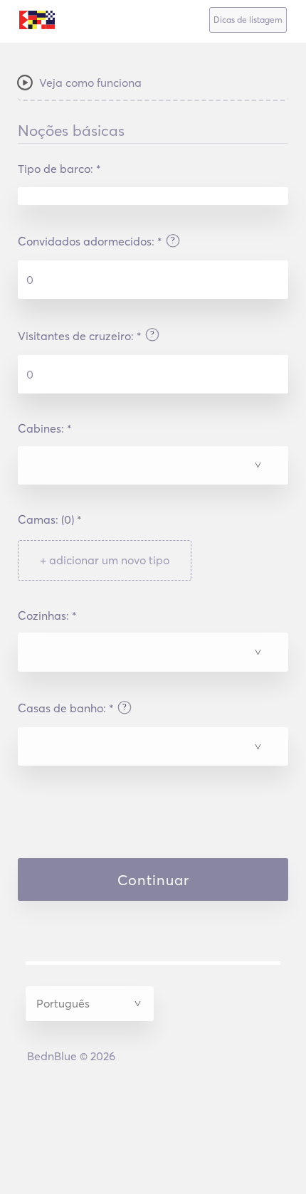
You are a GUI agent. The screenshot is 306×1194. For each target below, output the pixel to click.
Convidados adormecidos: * (90, 241)
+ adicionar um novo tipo (104, 560)
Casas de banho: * (66, 708)
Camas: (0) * (50, 519)
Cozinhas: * (47, 615)
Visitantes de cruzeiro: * (80, 335)
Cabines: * (45, 428)
